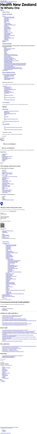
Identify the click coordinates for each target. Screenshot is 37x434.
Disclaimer (4, 377)
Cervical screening (7, 23)
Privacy (3, 429)
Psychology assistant (7, 56)
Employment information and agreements (8, 296)
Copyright (3, 431)
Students (5, 52)
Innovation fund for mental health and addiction (11, 60)
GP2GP (5, 114)
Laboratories (6, 39)
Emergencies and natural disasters (13, 261)
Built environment (11, 259)
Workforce (4, 41)
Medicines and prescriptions (10, 282)
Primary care (8, 288)
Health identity (6, 36)
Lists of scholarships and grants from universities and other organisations (15, 63)
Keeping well (4, 371)
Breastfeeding (6, 20)
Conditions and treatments (6, 367)
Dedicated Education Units (8, 69)
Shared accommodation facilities (13, 268)
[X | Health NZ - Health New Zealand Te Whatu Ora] (1, 426)
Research (4, 74)
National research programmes (8, 78)
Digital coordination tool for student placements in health (12, 67)
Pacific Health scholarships (8, 62)
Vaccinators (6, 53)
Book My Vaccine (7, 112)
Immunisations (4, 369)
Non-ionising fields (11, 267)
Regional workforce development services (10, 54)
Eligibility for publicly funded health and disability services (15, 293)
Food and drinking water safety (13, 262)
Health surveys (6, 90)
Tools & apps (4, 107)
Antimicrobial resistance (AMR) (9, 17)
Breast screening (6, 21)
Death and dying (6, 26)
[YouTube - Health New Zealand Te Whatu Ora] (1, 423)
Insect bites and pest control (12, 266)
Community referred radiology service (10, 24)
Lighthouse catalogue (7, 91)
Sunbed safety (10, 269)
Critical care (6, 25)
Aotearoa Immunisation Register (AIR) (10, 113)
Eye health (5, 31)
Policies (7, 287)
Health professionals (14, 1)
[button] (3, 362)
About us (3, 136)
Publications (4, 106)
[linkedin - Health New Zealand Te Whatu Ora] (1, 385)
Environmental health (5, 237)
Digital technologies (7, 29)
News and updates (5, 370)
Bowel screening (6, 19)
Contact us (4, 372)
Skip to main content (3, 0)
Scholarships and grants (16, 45)
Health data (7, 74)
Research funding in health (8, 59)
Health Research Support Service (9, 75)
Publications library (13, 74)
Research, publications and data (7, 295)
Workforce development (6, 294)
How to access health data (8, 88)
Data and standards (7, 27)
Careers (9, 1)
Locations (3, 376)
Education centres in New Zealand (9, 48)
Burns (5, 22)
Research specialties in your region (9, 77)
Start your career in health (8, 57)
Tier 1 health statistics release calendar (10, 89)
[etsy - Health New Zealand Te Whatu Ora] (18, 422)
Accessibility (4, 430)
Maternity (7, 281)
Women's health (8, 292)
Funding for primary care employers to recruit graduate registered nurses (15, 64)
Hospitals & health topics (4, 1)
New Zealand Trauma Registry (9, 92)
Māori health (6, 50)
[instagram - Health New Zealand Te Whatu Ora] (1, 384)
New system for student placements (9, 66)
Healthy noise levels (11, 264)
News (3, 122)
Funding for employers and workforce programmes (27, 45)
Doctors (5, 47)
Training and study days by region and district (11, 55)
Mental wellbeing (5, 374)
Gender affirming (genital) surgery (9, 35)
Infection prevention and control (11, 278)
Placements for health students (7, 46)
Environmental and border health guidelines (14, 271)
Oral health (8, 285)
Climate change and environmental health (14, 260)
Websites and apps (5, 375)
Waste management (11, 270)
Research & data (5, 70)
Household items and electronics (13, 265)
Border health (6, 18)
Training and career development (7, 45)
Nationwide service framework (11, 284)
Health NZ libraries (7, 79)
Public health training (7, 49)
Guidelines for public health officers (7, 230)
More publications (5, 232)
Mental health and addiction (10, 283)
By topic (3, 236)
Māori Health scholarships (8, 61)
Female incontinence (7, 33)
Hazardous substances (11, 263)
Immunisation (6, 38)
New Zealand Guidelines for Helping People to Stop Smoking (15, 290)
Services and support (5, 378)
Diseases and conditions (8, 28)
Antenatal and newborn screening (11, 244)
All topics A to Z (5, 40)
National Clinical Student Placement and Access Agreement (13, 68)
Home (3, 234)
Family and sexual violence (8, 32)
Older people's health (9, 286)
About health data (7, 87)
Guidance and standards (6, 12)
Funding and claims (7, 34)
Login (2, 139)
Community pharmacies (9, 251)
